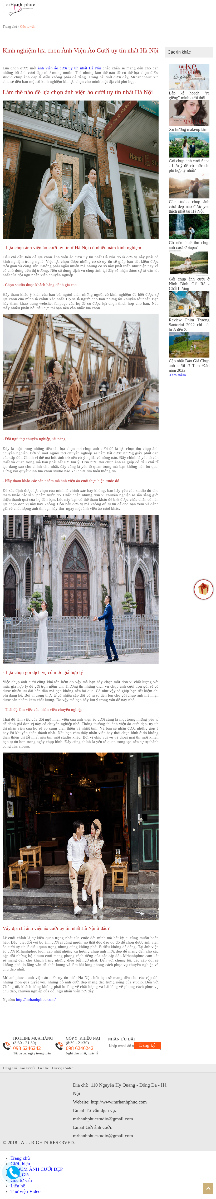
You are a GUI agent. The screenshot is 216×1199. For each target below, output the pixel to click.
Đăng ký (147, 1045)
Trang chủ (10, 26)
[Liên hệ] (13, 1177)
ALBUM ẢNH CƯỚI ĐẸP (37, 1169)
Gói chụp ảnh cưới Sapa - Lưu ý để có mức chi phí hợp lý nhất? (189, 166)
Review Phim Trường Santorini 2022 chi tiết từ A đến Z (189, 325)
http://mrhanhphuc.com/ (36, 999)
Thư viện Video (62, 1068)
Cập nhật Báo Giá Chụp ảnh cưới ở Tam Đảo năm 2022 (189, 366)
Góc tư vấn (28, 26)
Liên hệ (43, 1068)
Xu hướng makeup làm (188, 129)
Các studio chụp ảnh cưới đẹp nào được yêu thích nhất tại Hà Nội (189, 206)
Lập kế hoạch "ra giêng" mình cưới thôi (189, 95)
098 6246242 (27, 1048)
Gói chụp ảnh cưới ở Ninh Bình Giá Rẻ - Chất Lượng (189, 284)
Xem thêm (177, 375)
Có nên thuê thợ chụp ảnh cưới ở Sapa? (189, 245)
